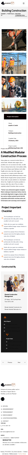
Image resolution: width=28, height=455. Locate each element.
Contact (6, 421)
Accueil (5, 406)
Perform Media (22, 454)
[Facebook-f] (2, 399)
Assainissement (8, 409)
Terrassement (8, 412)
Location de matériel (10, 418)
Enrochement (7, 415)
